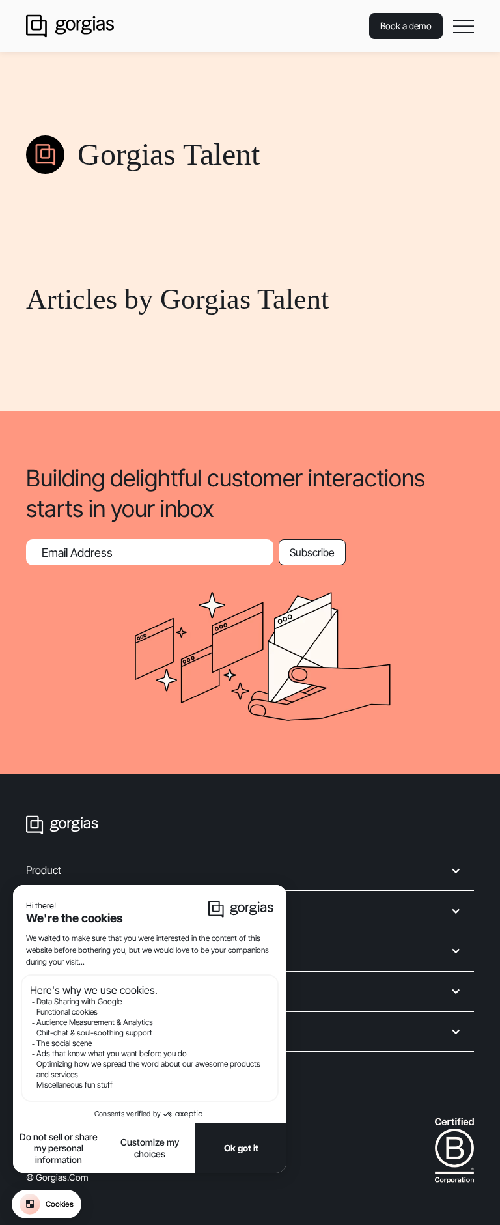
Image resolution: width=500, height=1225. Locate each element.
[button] (463, 26)
